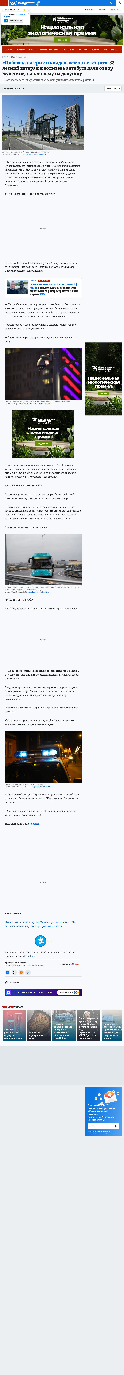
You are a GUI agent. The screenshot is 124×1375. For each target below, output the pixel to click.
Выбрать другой (16, 20)
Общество (6, 57)
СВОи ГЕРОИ (20, 50)
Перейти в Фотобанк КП (35, 154)
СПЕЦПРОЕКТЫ (68, 50)
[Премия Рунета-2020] (37, 3)
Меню (4, 3)
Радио (91, 10)
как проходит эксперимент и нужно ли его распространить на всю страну (54, 289)
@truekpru (29, 956)
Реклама (102, 10)
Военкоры (96, 50)
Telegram (34, 823)
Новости (32, 50)
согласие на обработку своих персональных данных (100, 1132)
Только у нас (83, 50)
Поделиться (114, 88)
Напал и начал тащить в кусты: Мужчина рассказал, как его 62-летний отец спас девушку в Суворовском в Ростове (40, 924)
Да (6, 20)
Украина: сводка (110, 50)
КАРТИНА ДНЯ (14, 982)
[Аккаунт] (120, 3)
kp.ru (77, 964)
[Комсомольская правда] (22, 3)
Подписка (115, 10)
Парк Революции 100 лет (49, 50)
